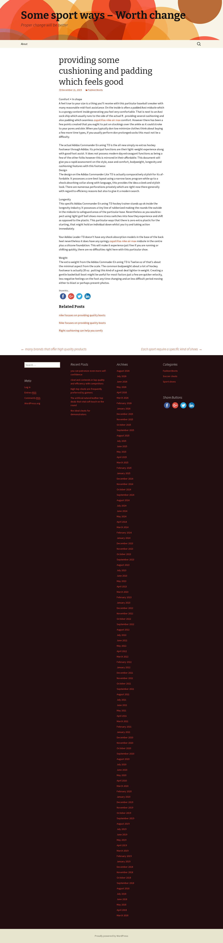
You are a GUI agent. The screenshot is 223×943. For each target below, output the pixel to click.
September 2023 (125, 559)
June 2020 (122, 769)
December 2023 (125, 543)
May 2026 (121, 387)
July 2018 (121, 893)
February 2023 (124, 597)
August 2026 (123, 370)
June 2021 (122, 705)
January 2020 (123, 796)
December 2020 (125, 737)
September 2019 (125, 818)
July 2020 (121, 764)
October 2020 (124, 748)
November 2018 (125, 872)
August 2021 (123, 694)
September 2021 (125, 688)
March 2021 (122, 721)
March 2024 (122, 527)
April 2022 (122, 651)
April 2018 (122, 910)
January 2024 (123, 538)
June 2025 (122, 446)
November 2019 (125, 807)
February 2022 (124, 662)
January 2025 (123, 473)
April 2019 (122, 845)
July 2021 (121, 699)
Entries (30, 392)
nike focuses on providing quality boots (82, 315)
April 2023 (122, 586)
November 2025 (125, 419)
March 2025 (122, 462)
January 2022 (123, 667)
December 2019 (125, 802)
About (24, 44)
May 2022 (121, 645)
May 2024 (121, 516)
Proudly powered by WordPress (111, 935)
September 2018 (125, 883)
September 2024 (125, 494)
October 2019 (124, 812)
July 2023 (121, 570)
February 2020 (124, 791)
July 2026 (121, 376)
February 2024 (124, 532)
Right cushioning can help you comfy (81, 330)
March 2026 (122, 397)
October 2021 (124, 683)
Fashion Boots (95, 89)
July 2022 (121, 635)
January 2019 (123, 861)
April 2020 (122, 780)
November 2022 (125, 613)
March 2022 (122, 656)
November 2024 (125, 484)
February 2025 (124, 467)
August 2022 (123, 629)
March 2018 (122, 915)
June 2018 (122, 899)
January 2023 (123, 602)
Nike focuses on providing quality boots (82, 323)
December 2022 (125, 608)
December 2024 (125, 478)
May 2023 (121, 581)
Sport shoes (169, 381)
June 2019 (122, 834)
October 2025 (124, 424)
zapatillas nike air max (107, 120)
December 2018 (125, 866)
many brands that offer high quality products (54, 349)
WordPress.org (32, 403)
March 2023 (122, 591)
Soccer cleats (170, 376)
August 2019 (123, 823)
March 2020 (122, 786)
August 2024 (123, 500)
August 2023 (123, 564)
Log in (27, 387)
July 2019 (121, 829)
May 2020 (121, 775)
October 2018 (124, 877)
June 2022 (122, 640)
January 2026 (123, 408)
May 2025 (121, 451)
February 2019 (124, 856)
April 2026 (122, 392)
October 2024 (124, 489)
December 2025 (125, 413)
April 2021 (122, 715)
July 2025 (121, 440)
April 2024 (122, 521)
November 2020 (125, 742)
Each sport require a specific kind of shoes (171, 349)
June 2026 (122, 381)
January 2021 (123, 732)
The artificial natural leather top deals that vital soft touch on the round (87, 401)
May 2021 (121, 710)
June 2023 (122, 575)
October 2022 (124, 618)
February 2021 (124, 726)
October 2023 (124, 554)
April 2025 (122, 457)
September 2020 (125, 753)
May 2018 (121, 904)
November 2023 (125, 548)
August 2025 (123, 435)
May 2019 (121, 839)
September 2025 (125, 430)
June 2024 (122, 511)
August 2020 (123, 759)
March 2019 (122, 850)
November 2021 (125, 678)
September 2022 (125, 624)
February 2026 (124, 403)
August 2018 (123, 888)
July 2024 (121, 505)
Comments (32, 397)
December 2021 (125, 672)
